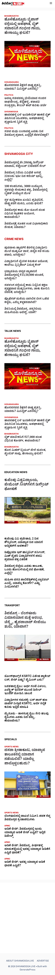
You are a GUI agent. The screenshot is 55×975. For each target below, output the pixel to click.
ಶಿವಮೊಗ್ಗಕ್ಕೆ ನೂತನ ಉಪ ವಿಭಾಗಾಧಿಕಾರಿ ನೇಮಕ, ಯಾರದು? (26, 225)
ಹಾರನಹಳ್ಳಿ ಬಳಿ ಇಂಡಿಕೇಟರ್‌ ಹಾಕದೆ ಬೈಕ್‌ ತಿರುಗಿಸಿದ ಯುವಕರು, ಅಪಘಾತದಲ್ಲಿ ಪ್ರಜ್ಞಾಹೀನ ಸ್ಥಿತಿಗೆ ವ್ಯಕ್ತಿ (27, 118)
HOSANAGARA (11, 82)
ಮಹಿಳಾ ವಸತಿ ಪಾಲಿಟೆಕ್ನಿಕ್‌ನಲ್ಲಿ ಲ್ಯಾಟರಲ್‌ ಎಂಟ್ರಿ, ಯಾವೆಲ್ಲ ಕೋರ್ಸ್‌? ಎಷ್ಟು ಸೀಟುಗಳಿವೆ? (26, 583)
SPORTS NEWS (11, 747)
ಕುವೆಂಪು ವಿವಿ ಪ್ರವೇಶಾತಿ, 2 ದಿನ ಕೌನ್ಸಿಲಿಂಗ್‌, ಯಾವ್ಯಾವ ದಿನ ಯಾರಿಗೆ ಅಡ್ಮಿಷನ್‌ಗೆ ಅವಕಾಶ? (23, 542)
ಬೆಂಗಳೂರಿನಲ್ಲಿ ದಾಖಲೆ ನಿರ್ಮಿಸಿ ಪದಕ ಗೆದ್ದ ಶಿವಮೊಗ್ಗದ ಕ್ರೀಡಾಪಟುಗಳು (27, 818)
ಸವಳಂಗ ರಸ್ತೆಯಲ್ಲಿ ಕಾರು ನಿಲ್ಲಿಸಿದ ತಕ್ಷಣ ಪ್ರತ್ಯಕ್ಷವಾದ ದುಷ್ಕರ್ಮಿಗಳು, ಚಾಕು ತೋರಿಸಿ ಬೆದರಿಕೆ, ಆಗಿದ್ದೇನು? (27, 289)
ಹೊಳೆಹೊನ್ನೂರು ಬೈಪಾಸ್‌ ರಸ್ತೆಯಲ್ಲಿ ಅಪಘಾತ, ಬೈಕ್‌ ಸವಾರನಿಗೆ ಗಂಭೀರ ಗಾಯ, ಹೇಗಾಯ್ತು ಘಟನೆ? (22, 27)
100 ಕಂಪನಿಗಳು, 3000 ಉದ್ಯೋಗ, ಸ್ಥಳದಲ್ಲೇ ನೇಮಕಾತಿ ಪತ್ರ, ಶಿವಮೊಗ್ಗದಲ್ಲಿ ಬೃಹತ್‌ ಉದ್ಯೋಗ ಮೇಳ (25, 190)
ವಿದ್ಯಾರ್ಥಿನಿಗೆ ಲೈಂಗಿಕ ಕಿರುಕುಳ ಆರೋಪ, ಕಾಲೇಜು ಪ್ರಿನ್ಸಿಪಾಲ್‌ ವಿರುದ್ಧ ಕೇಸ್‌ (26, 263)
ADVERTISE (43, 961)
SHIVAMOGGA (11, 112)
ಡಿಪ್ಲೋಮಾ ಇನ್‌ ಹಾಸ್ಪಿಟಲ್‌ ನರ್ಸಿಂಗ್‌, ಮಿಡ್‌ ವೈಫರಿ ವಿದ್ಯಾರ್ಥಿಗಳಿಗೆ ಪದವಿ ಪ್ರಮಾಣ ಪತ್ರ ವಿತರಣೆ (24, 556)
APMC (7, 826)
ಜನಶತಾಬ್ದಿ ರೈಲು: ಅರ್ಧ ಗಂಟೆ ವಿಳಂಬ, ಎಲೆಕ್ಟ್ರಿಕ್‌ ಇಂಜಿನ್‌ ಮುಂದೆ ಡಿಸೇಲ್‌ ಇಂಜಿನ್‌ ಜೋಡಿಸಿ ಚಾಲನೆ (25, 690)
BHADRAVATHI (11, 16)
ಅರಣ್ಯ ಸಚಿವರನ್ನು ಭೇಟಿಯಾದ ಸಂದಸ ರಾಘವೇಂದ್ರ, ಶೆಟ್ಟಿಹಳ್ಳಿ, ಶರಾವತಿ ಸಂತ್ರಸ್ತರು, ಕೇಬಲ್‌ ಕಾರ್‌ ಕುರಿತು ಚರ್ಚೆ (25, 102)
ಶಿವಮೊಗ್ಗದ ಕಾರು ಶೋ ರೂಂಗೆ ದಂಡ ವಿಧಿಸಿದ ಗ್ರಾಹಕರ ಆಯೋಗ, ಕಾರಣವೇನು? (24, 214)
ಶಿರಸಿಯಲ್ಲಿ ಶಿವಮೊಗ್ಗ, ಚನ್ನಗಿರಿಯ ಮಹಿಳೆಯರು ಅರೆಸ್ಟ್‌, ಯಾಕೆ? (22, 311)
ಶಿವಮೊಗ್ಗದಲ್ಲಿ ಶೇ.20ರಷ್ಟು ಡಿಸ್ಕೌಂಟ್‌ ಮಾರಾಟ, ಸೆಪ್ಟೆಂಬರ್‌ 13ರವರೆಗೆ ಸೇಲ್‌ (25, 164)
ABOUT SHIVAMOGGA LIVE (20, 961)
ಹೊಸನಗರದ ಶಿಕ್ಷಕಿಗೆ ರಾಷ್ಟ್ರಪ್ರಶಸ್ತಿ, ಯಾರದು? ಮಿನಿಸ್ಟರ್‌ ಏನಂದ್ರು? (23, 87)
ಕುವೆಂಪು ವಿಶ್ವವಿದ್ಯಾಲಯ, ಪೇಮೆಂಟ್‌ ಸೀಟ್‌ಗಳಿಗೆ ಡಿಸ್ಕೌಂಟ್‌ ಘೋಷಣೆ (26, 485)
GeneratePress (27, 970)
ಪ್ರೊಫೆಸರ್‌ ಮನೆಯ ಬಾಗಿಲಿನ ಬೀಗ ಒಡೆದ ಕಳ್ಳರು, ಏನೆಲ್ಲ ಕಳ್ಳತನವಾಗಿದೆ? (26, 301)
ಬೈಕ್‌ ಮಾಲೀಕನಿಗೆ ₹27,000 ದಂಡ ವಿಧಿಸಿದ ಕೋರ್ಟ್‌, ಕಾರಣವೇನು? (23, 439)
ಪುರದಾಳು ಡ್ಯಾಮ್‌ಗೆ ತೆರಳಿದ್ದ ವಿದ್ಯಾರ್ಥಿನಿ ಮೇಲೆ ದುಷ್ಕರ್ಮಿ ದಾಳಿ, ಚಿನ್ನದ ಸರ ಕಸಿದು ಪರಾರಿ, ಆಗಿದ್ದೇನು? (26, 251)
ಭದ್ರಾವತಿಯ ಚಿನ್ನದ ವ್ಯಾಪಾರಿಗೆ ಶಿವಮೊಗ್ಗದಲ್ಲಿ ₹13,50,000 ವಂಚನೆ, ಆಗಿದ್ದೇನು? (24, 275)
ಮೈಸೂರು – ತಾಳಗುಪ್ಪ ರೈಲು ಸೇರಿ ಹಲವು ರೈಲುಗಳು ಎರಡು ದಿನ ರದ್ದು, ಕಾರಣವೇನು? (26, 717)
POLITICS (8, 95)
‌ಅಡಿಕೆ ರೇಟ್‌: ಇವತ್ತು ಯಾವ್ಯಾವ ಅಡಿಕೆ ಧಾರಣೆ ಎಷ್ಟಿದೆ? (24, 864)
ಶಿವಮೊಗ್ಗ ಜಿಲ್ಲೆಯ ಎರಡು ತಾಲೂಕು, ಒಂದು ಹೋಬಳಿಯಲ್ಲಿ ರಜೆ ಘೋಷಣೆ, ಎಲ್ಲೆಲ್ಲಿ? (24, 570)
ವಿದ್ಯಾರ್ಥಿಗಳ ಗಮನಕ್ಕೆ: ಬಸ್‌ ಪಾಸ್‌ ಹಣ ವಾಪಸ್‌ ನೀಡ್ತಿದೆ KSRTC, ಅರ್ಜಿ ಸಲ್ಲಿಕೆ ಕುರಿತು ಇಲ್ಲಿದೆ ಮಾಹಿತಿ (25, 704)
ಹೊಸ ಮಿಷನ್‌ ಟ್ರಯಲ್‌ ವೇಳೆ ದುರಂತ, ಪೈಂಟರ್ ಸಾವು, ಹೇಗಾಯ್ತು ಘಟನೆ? (25, 452)
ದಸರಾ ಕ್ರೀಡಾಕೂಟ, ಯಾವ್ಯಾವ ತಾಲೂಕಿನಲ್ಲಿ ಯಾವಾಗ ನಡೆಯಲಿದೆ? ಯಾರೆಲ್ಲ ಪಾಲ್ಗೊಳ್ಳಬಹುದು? (24, 757)
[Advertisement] (27, 918)
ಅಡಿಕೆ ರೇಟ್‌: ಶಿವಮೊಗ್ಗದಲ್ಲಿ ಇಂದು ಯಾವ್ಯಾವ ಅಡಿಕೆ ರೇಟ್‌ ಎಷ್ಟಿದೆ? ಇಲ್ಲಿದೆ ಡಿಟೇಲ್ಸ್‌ (24, 833)
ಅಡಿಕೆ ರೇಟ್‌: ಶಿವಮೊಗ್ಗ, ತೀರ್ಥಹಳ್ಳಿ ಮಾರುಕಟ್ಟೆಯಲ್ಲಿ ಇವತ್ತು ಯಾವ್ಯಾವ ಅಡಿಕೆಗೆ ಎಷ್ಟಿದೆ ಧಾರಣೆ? (27, 849)
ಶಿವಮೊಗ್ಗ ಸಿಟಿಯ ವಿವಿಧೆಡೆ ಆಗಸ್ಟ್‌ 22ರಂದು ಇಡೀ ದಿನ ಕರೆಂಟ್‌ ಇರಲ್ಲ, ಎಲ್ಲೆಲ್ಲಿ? (23, 176)
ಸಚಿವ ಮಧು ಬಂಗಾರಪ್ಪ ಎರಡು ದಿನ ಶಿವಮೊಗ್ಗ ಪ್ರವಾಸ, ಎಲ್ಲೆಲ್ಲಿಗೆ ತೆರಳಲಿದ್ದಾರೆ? (26, 133)
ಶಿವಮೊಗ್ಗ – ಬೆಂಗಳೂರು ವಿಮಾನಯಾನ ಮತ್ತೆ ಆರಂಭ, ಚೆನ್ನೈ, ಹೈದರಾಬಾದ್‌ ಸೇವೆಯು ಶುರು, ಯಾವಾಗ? (25, 621)
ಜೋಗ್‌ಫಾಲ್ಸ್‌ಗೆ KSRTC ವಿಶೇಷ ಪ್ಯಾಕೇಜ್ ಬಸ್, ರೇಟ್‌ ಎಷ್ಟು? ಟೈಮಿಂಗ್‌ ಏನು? (27, 678)
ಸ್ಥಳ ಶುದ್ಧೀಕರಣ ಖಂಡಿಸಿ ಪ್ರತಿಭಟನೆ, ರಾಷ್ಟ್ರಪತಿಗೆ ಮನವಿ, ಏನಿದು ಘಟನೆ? (23, 202)
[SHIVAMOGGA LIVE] (12, 4)
